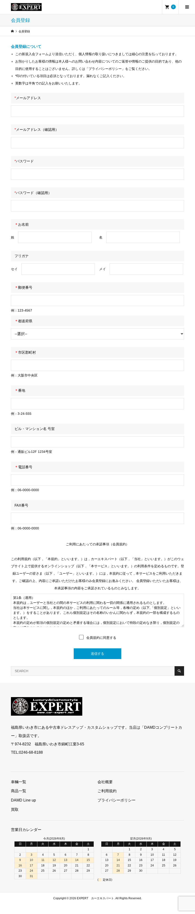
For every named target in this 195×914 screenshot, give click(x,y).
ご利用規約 (107, 791)
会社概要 (105, 782)
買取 (15, 809)
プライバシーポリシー (117, 800)
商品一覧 (18, 791)
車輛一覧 (18, 782)
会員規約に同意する (100, 638)
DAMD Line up (23, 800)
